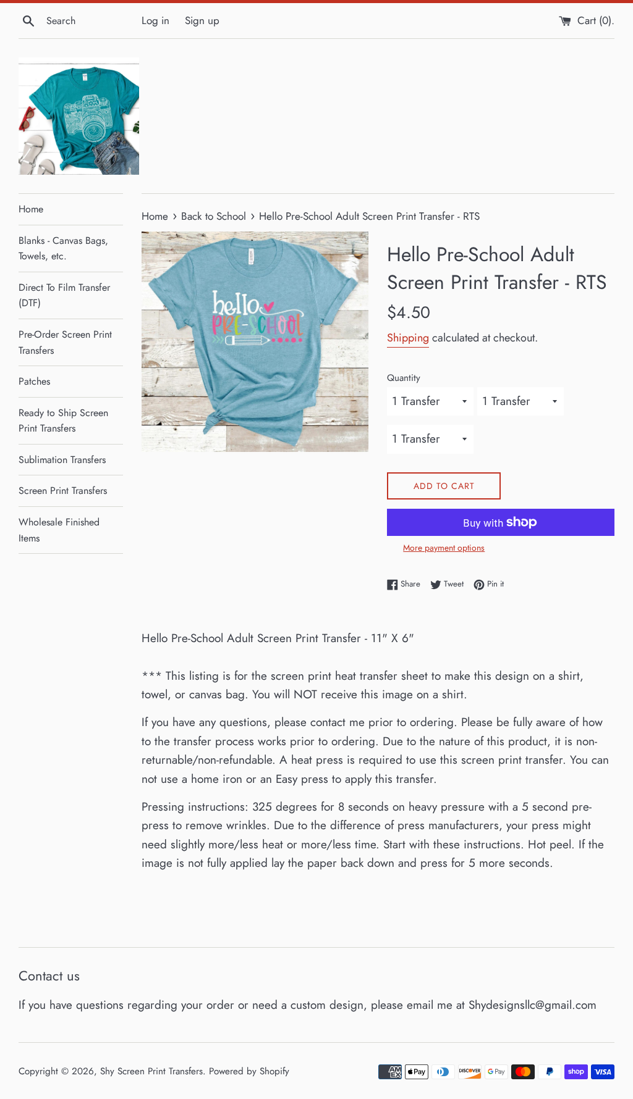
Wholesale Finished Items (59, 530)
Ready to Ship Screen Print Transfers (63, 421)
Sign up (202, 20)
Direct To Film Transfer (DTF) (64, 295)
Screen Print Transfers (63, 490)
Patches (34, 381)
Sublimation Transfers (62, 460)
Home (31, 209)
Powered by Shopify (249, 1071)
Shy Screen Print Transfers (151, 1071)
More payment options (444, 547)
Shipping (408, 338)
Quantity (403, 378)
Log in (155, 20)
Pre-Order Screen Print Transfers (65, 342)
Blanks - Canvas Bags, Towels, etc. (63, 248)
